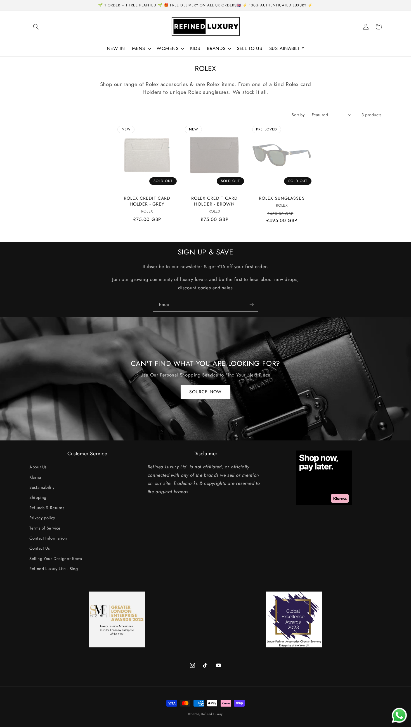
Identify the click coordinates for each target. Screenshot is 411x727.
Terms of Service (45, 528)
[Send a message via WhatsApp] (399, 715)
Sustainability (42, 487)
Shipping (37, 497)
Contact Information (48, 538)
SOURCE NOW (205, 391)
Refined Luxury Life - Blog (53, 569)
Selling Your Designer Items (55, 559)
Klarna (35, 477)
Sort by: (299, 115)
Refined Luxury (212, 714)
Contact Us (39, 548)
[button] (35, 26)
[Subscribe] (251, 304)
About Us (38, 467)
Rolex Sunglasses (282, 198)
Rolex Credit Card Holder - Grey (147, 201)
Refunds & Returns (47, 508)
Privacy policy (42, 518)
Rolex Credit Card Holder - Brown (214, 201)
